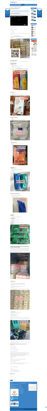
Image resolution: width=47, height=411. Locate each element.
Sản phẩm (20, 386)
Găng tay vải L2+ (34, 9)
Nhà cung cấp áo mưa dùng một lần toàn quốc (15, 371)
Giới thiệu (20, 385)
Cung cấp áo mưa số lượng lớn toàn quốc (34, 35)
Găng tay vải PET (34, 16)
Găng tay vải (12, 37)
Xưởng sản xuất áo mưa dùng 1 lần (34, 25)
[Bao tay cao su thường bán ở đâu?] (12, 366)
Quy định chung (20, 387)
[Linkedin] (15, 366)
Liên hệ (34, 17)
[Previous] (31, 43)
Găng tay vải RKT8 (34, 19)
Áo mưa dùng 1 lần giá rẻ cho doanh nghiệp (15, 370)
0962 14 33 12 (13, 0)
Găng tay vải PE (34, 13)
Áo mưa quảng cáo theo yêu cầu (34, 31)
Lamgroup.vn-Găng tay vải (14, 348)
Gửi (11, 380)
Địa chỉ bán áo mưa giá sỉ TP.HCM (34, 33)
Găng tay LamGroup (14, 347)
